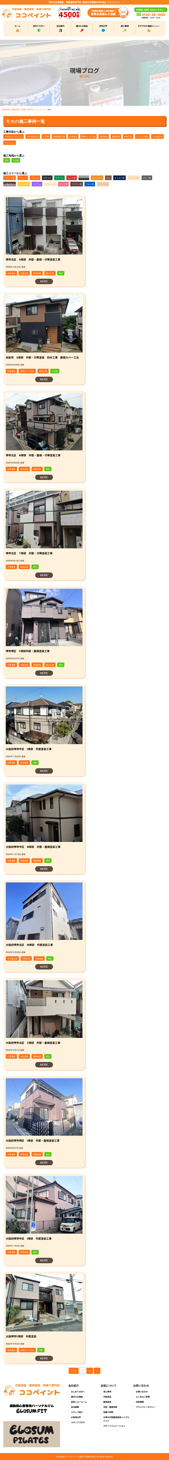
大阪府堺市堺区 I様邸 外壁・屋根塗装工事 (32, 1140)
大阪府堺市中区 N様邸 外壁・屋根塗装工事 (33, 847)
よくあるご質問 (143, 1396)
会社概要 (75, 1406)
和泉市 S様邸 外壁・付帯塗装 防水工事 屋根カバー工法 (42, 357)
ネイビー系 (119, 177)
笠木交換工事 (33, 136)
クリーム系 (134, 177)
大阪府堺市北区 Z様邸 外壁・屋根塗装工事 (33, 1043)
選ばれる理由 (82, 26)
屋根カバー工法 (88, 136)
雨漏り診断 (108, 1412)
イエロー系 (24, 184)
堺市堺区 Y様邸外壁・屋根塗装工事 (28, 651)
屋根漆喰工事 (59, 136)
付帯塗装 (73, 136)
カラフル (37, 184)
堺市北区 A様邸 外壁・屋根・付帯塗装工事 (33, 259)
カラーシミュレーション (114, 1425)
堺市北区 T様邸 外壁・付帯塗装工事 (29, 553)
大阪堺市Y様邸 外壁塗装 (21, 1336)
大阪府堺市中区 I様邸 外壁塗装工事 (28, 749)
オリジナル (97, 177)
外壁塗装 (104, 136)
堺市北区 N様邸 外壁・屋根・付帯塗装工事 (33, 455)
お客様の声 (76, 1417)
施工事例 (125, 26)
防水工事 (128, 136)
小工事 (46, 136)
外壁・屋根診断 (110, 1406)
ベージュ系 (103, 184)
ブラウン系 (77, 184)
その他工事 (157, 136)
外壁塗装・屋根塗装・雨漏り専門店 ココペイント (24, 109)
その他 (16, 160)
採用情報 (140, 1401)
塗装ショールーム (79, 1401)
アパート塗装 (142, 136)
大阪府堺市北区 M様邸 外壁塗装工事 (29, 945)
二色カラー (10, 184)
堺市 (7, 160)
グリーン (23, 177)
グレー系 (147, 177)
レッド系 (72, 177)
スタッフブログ (78, 1422)
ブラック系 (10, 177)
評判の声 (103, 26)
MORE (44, 281)
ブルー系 (90, 184)
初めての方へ (39, 26)
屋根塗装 (116, 136)
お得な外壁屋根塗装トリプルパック (116, 1419)
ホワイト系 (50, 184)
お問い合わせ (142, 1391)
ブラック (35, 177)
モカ (108, 177)
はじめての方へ (78, 1391)
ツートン (84, 177)
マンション (10, 142)
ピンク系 (63, 184)
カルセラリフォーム (13, 136)
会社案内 (60, 26)
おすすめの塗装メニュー (149, 26)
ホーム (17, 26)
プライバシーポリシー (146, 1406)
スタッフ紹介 (77, 1412)
